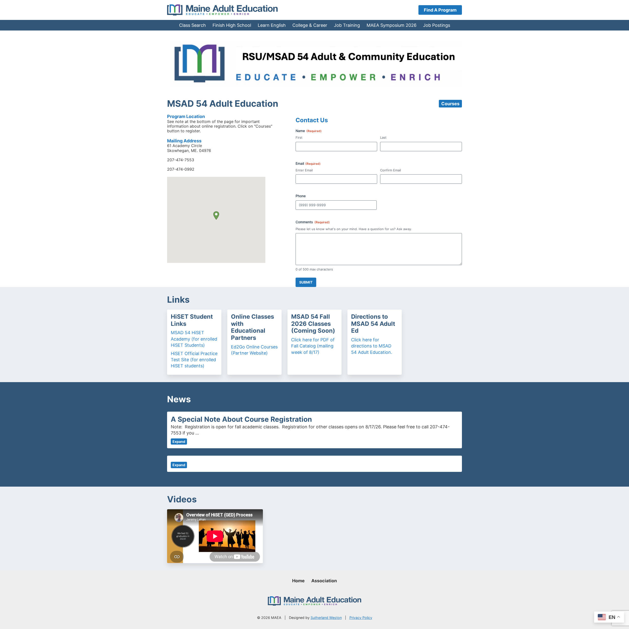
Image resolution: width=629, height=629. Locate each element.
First (299, 137)
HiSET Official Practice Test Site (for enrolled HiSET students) (194, 359)
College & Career (309, 25)
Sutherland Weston (326, 617)
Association (324, 580)
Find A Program (440, 10)
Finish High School (232, 25)
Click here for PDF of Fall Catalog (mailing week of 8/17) (313, 346)
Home (298, 580)
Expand (178, 441)
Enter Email (304, 170)
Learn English (272, 25)
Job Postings (436, 25)
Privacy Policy (360, 617)
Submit (306, 282)
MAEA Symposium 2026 (391, 25)
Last (383, 137)
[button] (216, 215)
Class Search (192, 25)
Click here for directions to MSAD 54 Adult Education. (371, 346)
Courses (450, 103)
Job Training (347, 25)
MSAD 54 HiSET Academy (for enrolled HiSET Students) (194, 338)
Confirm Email (390, 170)
